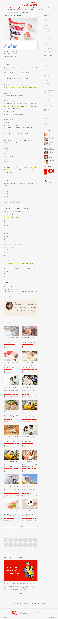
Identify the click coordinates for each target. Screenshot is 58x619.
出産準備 (30, 369)
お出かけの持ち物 (47, 85)
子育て (49, 169)
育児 (53, 169)
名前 (33, 369)
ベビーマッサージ (47, 66)
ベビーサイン (46, 75)
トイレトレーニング (48, 105)
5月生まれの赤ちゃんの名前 (8, 44)
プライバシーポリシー (35, 603)
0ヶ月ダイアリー (40, 9)
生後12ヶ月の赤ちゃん (48, 51)
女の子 (25, 394)
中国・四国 (46, 123)
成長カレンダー (33, 9)
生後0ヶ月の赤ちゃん (48, 20)
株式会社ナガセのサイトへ (5, 617)
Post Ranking (47, 130)
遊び (53, 172)
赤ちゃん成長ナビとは (11, 9)
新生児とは (46, 57)
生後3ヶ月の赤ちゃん (48, 28)
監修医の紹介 (47, 177)
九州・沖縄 (46, 125)
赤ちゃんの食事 (47, 83)
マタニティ (26, 369)
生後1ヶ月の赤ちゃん (48, 23)
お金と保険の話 (47, 80)
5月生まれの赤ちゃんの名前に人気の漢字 (10, 45)
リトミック (46, 78)
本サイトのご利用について (24, 603)
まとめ (5, 48)
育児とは (45, 60)
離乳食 (49, 172)
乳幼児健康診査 (47, 92)
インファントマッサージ (48, 70)
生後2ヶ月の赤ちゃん (48, 25)
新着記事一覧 (19, 9)
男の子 (28, 394)
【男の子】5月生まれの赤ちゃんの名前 (10, 46)
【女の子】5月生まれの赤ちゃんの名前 (10, 47)
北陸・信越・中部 (47, 118)
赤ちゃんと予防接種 (48, 95)
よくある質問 (43, 603)
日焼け (45, 102)
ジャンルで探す (48, 9)
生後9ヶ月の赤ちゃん (48, 43)
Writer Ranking (47, 148)
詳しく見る (20, 593)
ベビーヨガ (46, 73)
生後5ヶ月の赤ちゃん (48, 33)
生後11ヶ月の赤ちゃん (48, 48)
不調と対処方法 (47, 97)
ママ (45, 169)
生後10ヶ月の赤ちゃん (48, 46)
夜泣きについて (47, 100)
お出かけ (45, 172)
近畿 (45, 120)
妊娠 (35, 369)
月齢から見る (26, 9)
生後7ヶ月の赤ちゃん (48, 38)
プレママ (23, 369)
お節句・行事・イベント (48, 64)
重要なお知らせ (15, 603)
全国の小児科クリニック (49, 110)
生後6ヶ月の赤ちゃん (48, 35)
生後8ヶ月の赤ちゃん (48, 40)
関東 (45, 115)
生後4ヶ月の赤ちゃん (48, 30)
